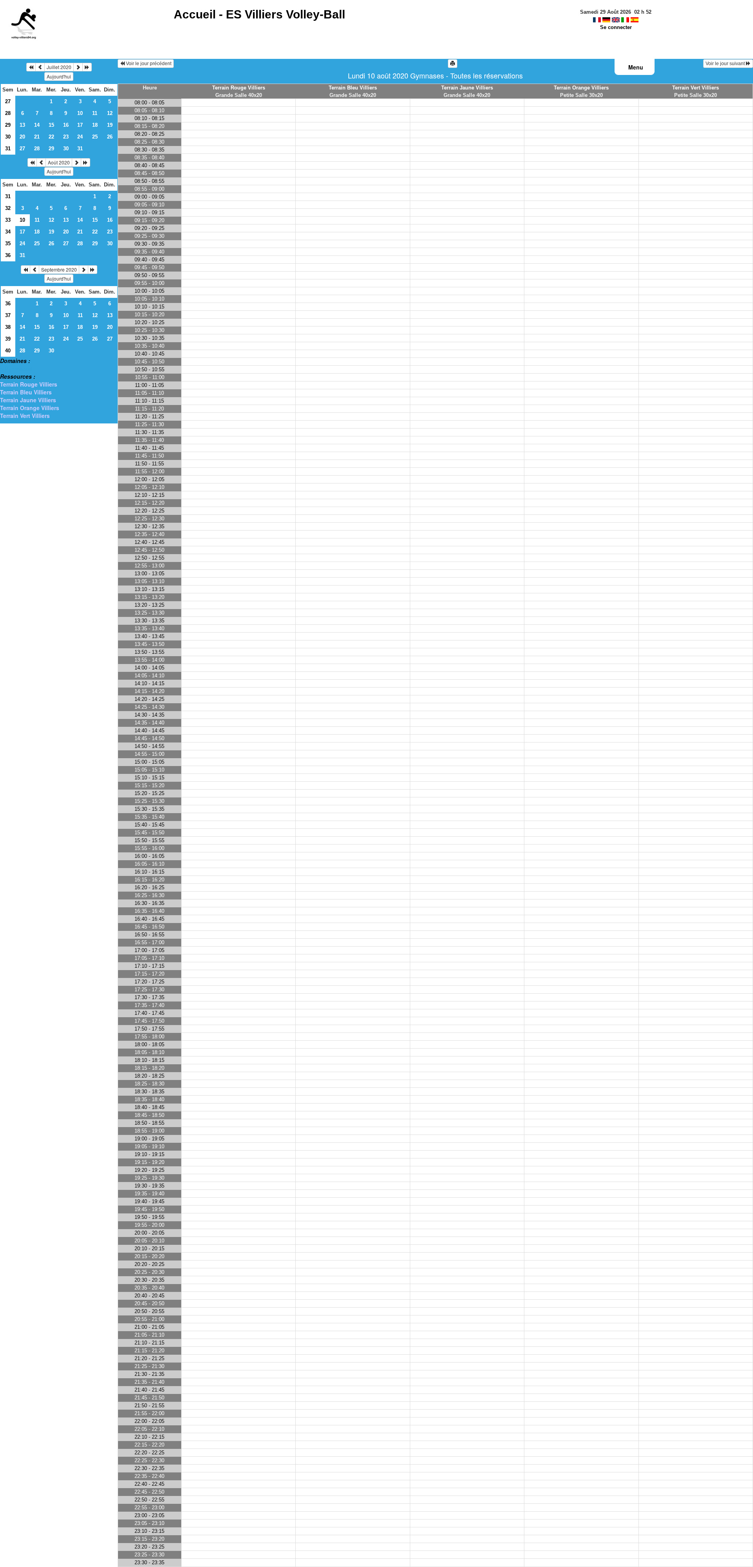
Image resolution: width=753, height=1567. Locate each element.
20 (22, 137)
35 (8, 243)
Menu (635, 67)
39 (8, 339)
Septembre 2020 (59, 269)
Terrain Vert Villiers (25, 416)
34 (8, 232)
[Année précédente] (31, 67)
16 (66, 125)
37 (8, 315)
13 (22, 125)
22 (51, 137)
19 (110, 125)
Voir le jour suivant (726, 63)
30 (8, 137)
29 (8, 125)
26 (110, 137)
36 (8, 255)
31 (8, 148)
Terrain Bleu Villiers (26, 392)
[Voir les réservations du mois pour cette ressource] (40, 67)
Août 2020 (59, 162)
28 (8, 113)
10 (80, 113)
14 (37, 125)
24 (80, 137)
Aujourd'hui (59, 76)
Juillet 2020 (59, 67)
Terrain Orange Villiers (29, 408)
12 (110, 113)
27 (8, 101)
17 (80, 125)
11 (94, 113)
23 (66, 137)
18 (95, 125)
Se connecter (616, 27)
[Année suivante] (87, 67)
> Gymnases (16, 368)
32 (8, 208)
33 (8, 220)
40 (8, 351)
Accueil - (259, 14)
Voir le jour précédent (148, 63)
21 (37, 137)
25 (95, 137)
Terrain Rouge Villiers (28, 384)
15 (51, 125)
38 (8, 327)
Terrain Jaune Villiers (28, 400)
